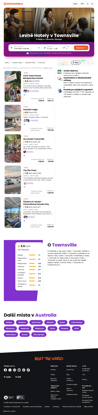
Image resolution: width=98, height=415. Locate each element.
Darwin (24, 335)
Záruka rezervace (70, 379)
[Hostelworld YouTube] (19, 370)
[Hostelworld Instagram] (14, 370)
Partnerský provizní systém (87, 396)
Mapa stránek (88, 406)
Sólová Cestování (70, 389)
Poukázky (56, 406)
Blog (68, 374)
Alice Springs (39, 335)
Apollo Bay (25, 328)
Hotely (53, 374)
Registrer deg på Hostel (87, 391)
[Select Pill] (88, 4)
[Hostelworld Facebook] (5, 370)
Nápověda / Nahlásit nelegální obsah (56, 397)
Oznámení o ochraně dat (12, 406)
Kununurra (10, 328)
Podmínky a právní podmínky (32, 406)
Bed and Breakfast (54, 379)
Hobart (62, 322)
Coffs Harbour (76, 322)
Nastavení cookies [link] (9, 411)
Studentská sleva (72, 394)
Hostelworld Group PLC (86, 369)
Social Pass (70, 369)
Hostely (53, 369)
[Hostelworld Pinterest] (23, 370)
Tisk (83, 374)
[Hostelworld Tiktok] (28, 370)
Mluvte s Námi (55, 391)
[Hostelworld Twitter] (9, 370)
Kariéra (84, 379)
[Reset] (39, 47)
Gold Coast (36, 322)
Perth (76, 328)
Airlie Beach (11, 335)
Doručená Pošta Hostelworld (87, 401)
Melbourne (39, 328)
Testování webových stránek (71, 406)
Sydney (9, 322)
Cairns (52, 328)
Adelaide (50, 322)
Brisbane (64, 328)
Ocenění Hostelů (72, 384)
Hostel (26, 73)
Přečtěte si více (47, 68)
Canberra (22, 322)
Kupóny (47, 406)
